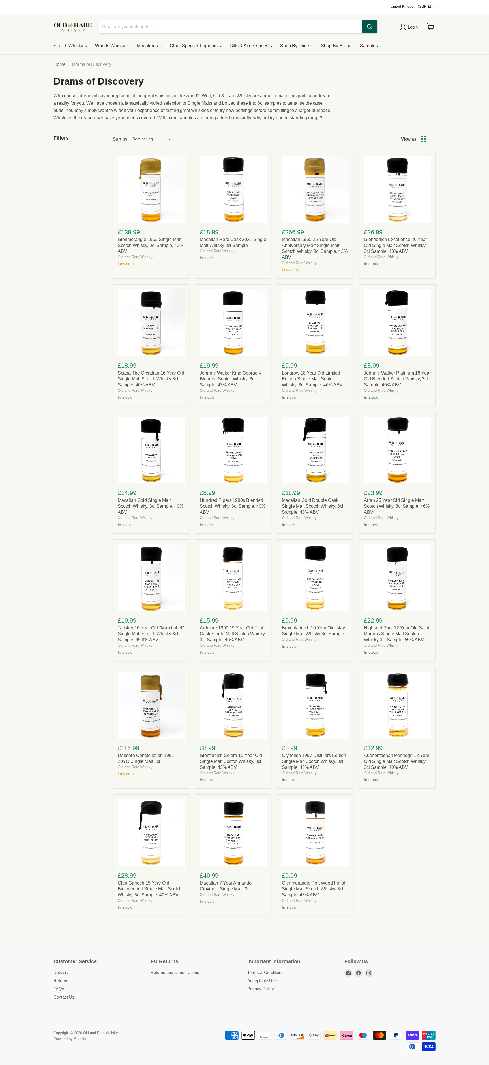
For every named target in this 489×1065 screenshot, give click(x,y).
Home (59, 64)
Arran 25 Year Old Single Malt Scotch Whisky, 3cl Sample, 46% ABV (397, 506)
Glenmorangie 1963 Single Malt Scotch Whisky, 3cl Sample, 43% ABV (150, 245)
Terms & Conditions (265, 972)
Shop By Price (295, 45)
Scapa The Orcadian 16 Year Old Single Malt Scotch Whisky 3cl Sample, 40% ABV (151, 379)
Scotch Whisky (68, 45)
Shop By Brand (336, 45)
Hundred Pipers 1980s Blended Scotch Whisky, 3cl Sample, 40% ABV (232, 506)
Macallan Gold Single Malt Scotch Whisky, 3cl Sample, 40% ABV (150, 506)
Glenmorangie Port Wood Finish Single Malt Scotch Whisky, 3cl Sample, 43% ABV (314, 889)
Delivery (61, 972)
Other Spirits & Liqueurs (194, 45)
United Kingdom (411, 6)
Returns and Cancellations (175, 972)
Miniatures (148, 45)
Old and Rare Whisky (135, 257)
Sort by (120, 139)
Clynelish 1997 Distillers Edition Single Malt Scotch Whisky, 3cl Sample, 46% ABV (314, 761)
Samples (369, 45)
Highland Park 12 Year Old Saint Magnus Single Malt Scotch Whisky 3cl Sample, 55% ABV (396, 633)
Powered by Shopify (69, 1039)
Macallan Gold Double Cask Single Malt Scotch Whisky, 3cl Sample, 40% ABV (312, 506)
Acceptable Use (262, 980)
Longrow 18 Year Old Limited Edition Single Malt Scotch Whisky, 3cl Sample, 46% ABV (312, 379)
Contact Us (63, 997)
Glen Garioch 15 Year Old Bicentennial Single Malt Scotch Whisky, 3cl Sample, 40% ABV (150, 889)
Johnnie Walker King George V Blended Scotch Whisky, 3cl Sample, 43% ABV (231, 379)
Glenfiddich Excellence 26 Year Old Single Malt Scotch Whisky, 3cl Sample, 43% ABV (395, 245)
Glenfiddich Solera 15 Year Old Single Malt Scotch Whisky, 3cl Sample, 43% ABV (231, 761)
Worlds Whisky (110, 45)
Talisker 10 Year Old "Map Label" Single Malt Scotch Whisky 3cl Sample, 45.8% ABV (151, 633)
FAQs (58, 988)
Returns (60, 980)
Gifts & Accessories (249, 45)
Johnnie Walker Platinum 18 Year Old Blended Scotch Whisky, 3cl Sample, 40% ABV (397, 379)
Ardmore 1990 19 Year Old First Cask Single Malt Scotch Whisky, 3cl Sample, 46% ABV (233, 633)
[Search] (369, 26)
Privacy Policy (260, 988)
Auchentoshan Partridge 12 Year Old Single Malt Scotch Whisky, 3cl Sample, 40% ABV (396, 761)
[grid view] (424, 139)
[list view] (432, 139)
